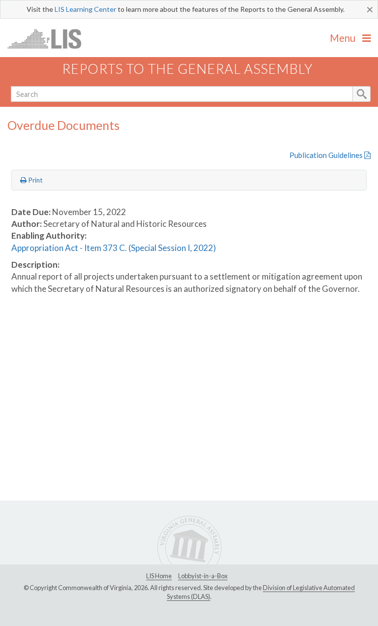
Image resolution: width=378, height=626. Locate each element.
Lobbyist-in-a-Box (202, 576)
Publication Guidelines (326, 155)
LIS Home (159, 576)
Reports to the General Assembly (187, 69)
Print (35, 180)
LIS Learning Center (85, 9)
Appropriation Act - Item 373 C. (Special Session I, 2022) (113, 248)
